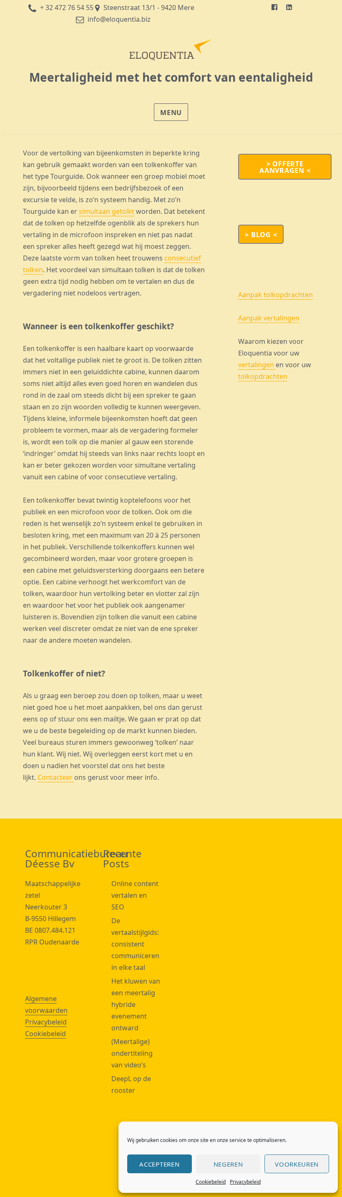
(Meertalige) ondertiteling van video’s (132, 1053)
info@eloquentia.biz (119, 19)
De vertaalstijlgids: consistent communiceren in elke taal (135, 944)
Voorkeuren (297, 1164)
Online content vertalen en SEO (134, 895)
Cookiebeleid (211, 1181)
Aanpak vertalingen (268, 318)
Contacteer (56, 777)
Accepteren (159, 1164)
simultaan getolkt (106, 211)
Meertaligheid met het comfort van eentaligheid (171, 77)
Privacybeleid (245, 1181)
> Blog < (261, 234)
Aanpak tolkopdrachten (275, 294)
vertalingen (257, 364)
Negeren (228, 1164)
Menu (171, 112)
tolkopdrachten (262, 376)
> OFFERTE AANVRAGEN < (284, 167)
